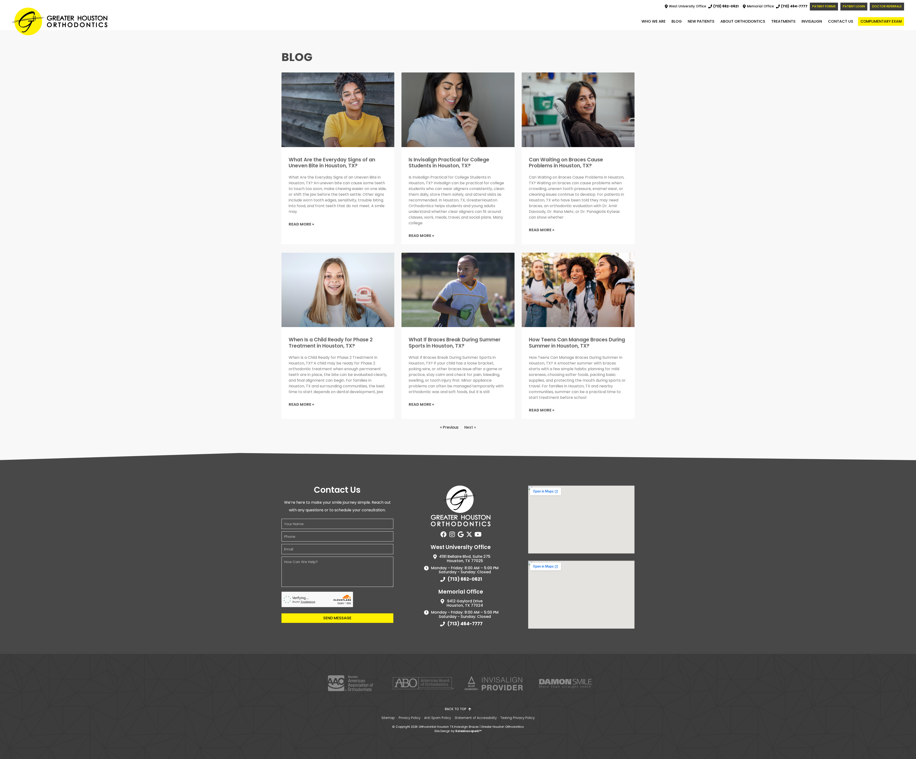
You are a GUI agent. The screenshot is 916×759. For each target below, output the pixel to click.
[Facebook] (443, 534)
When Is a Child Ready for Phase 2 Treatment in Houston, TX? (331, 342)
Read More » (301, 224)
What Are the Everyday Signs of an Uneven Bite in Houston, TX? (332, 162)
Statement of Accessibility (476, 718)
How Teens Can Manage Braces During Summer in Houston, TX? (577, 342)
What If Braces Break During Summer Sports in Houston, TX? (454, 342)
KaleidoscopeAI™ (468, 731)
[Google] (461, 534)
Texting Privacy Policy (517, 718)
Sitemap (388, 718)
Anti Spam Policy (437, 718)
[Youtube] (478, 534)
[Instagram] (452, 534)
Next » (470, 427)
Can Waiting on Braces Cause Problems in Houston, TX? (566, 162)
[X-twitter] (469, 534)
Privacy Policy (409, 718)
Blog (676, 21)
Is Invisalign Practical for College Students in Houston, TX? (449, 162)
